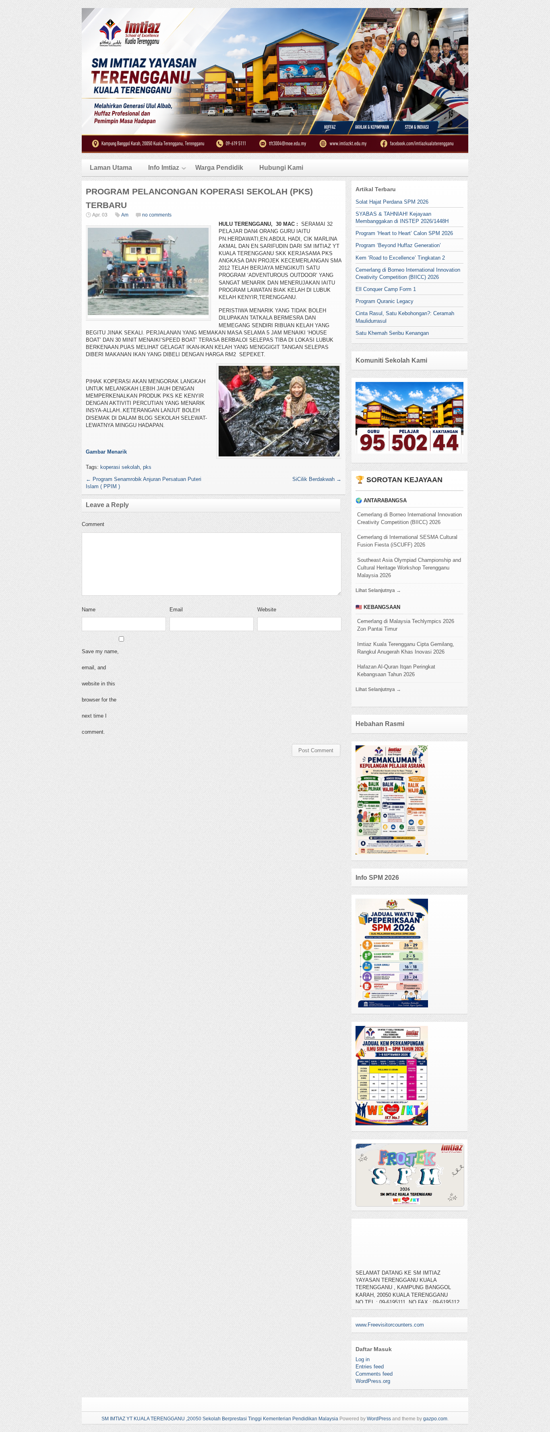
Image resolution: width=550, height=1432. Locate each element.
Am (124, 215)
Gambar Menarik (106, 452)
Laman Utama (111, 167)
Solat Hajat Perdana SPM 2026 (392, 202)
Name (88, 610)
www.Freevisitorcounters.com (390, 1325)
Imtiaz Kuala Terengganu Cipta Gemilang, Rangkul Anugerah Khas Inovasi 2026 (405, 648)
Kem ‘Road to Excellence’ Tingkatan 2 (400, 258)
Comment (93, 524)
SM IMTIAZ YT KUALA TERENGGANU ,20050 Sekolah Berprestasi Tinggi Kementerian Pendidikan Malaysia (219, 1419)
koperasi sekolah (120, 467)
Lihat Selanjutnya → (378, 590)
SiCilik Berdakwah (316, 479)
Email (176, 610)
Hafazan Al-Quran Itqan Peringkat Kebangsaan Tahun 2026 (396, 670)
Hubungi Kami (281, 167)
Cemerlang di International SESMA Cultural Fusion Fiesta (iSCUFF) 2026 (407, 541)
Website (266, 610)
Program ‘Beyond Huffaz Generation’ (398, 245)
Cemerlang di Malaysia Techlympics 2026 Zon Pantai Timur (405, 625)
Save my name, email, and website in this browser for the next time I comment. (100, 691)
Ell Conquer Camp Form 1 (386, 289)
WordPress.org (373, 1381)
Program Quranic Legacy (385, 301)
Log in (363, 1359)
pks (147, 467)
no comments (157, 215)
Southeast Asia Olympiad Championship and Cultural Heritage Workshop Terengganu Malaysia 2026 (409, 567)
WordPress (379, 1419)
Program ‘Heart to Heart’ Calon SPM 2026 (404, 233)
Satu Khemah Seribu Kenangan (392, 333)
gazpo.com (435, 1419)
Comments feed (374, 1374)
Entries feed (370, 1367)
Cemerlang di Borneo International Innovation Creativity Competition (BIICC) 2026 (409, 518)
